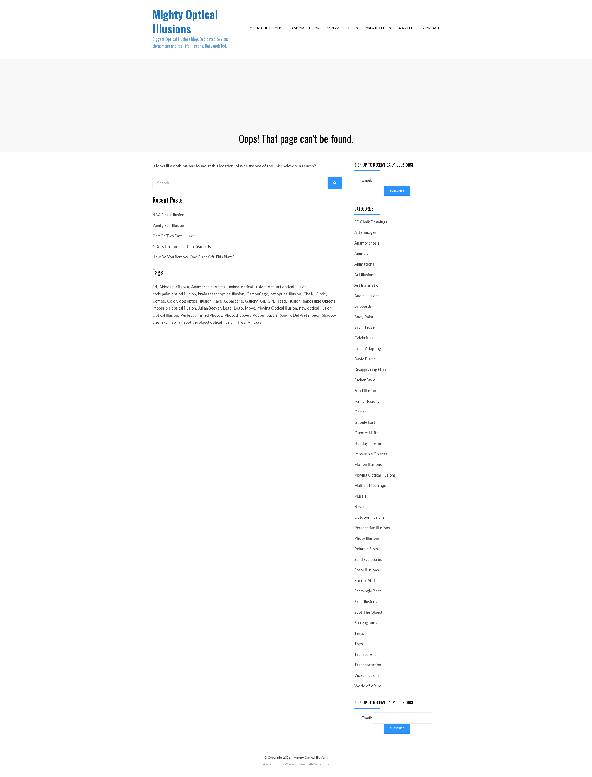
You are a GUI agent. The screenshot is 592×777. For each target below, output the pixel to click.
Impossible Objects (319, 301)
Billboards (363, 306)
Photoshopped (237, 315)
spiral (176, 322)
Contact (431, 28)
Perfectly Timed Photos (201, 315)
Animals (361, 253)
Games (360, 411)
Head (281, 301)
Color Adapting (367, 348)
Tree (241, 322)
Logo (238, 308)
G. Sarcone (233, 301)
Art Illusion (363, 274)
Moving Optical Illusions (375, 475)
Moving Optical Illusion (277, 308)
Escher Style (364, 380)
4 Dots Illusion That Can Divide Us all (184, 246)
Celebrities (363, 337)
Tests (353, 28)
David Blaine (365, 358)
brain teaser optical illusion (221, 293)
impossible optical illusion (174, 308)
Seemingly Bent (367, 590)
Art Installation (367, 285)
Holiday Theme (367, 443)
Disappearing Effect (371, 369)
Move (250, 308)
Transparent (365, 654)
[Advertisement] (296, 91)
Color (172, 301)
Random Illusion (305, 28)
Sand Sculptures (368, 559)
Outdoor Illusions (369, 517)
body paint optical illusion (174, 293)
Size (155, 322)
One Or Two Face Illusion (174, 235)
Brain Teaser (365, 327)
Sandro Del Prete (294, 315)
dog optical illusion (195, 301)
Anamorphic (201, 286)
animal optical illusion (247, 286)
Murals (360, 496)
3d (154, 286)
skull (166, 322)
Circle (321, 293)
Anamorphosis (366, 243)
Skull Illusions (365, 601)
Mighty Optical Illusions (185, 21)
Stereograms (365, 622)
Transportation (367, 664)
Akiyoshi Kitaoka (174, 286)
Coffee (158, 301)
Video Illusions (366, 675)
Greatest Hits (378, 28)
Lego (227, 308)
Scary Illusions (366, 569)
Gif (262, 301)
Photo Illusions (367, 538)
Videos (333, 28)
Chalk (308, 293)
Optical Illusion (165, 315)
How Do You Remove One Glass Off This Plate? (193, 256)
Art (271, 286)
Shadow (329, 315)
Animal (221, 286)
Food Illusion (365, 390)
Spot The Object (368, 612)
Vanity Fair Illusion (168, 225)
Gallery (251, 301)
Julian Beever (209, 308)
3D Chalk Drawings (370, 222)
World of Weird (368, 686)
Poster (258, 315)
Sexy (316, 315)
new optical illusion (315, 308)
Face (218, 301)
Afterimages (365, 232)
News (359, 506)
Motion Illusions (368, 464)
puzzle (272, 315)
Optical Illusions (266, 28)
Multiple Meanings (370, 485)
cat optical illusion (285, 293)
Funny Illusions (366, 401)
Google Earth (365, 422)
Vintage (255, 322)
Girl (271, 301)
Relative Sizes (366, 548)
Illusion (294, 301)
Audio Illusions (366, 295)
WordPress (321, 764)
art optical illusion (291, 286)
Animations (364, 264)
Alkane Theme (272, 764)
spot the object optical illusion (209, 322)
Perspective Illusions (372, 527)
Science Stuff (365, 580)
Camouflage (257, 293)
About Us (407, 28)
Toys (358, 643)
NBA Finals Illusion (168, 214)
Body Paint (363, 316)
